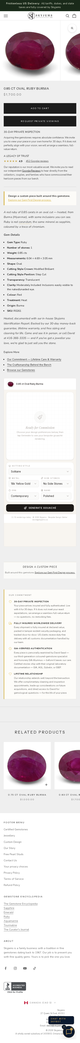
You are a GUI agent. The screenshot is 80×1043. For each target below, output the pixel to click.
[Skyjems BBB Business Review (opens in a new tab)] (40, 988)
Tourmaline (10, 925)
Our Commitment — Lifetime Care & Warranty (34, 359)
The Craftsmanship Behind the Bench (29, 365)
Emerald (8, 912)
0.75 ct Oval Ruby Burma (27, 794)
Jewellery (9, 835)
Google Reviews (31, 171)
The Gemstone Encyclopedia (21, 904)
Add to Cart (40, 108)
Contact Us (10, 860)
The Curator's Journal (16, 929)
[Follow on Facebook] (5, 968)
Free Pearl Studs (13, 854)
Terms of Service (14, 879)
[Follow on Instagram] (15, 968)
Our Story (9, 848)
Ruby (7, 916)
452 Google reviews (37, 161)
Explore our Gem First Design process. (29, 200)
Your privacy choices (16, 866)
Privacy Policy (12, 873)
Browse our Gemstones (21, 370)
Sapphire (9, 908)
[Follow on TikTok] (34, 968)
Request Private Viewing (40, 121)
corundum (25, 222)
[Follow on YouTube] (25, 968)
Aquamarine (11, 921)
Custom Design (13, 842)
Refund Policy (12, 885)
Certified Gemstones (16, 829)
